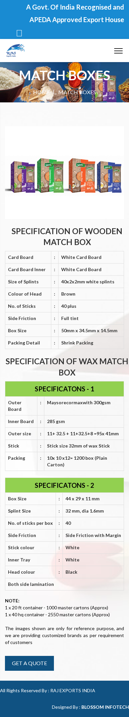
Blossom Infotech (105, 707)
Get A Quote (29, 663)
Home (41, 92)
